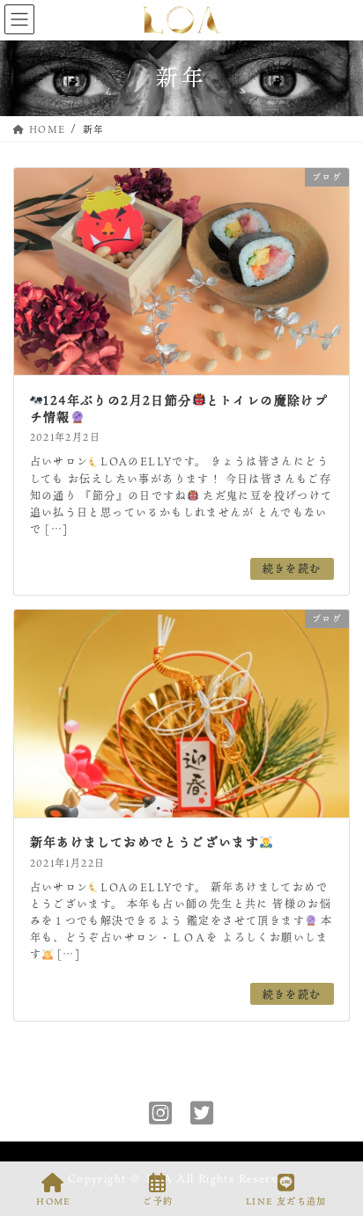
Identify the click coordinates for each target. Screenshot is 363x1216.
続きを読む (292, 568)
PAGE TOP (335, 1136)
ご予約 (158, 1201)
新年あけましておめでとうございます (145, 841)
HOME (53, 1201)
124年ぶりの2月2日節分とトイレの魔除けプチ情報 (179, 409)
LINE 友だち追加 (286, 1201)
